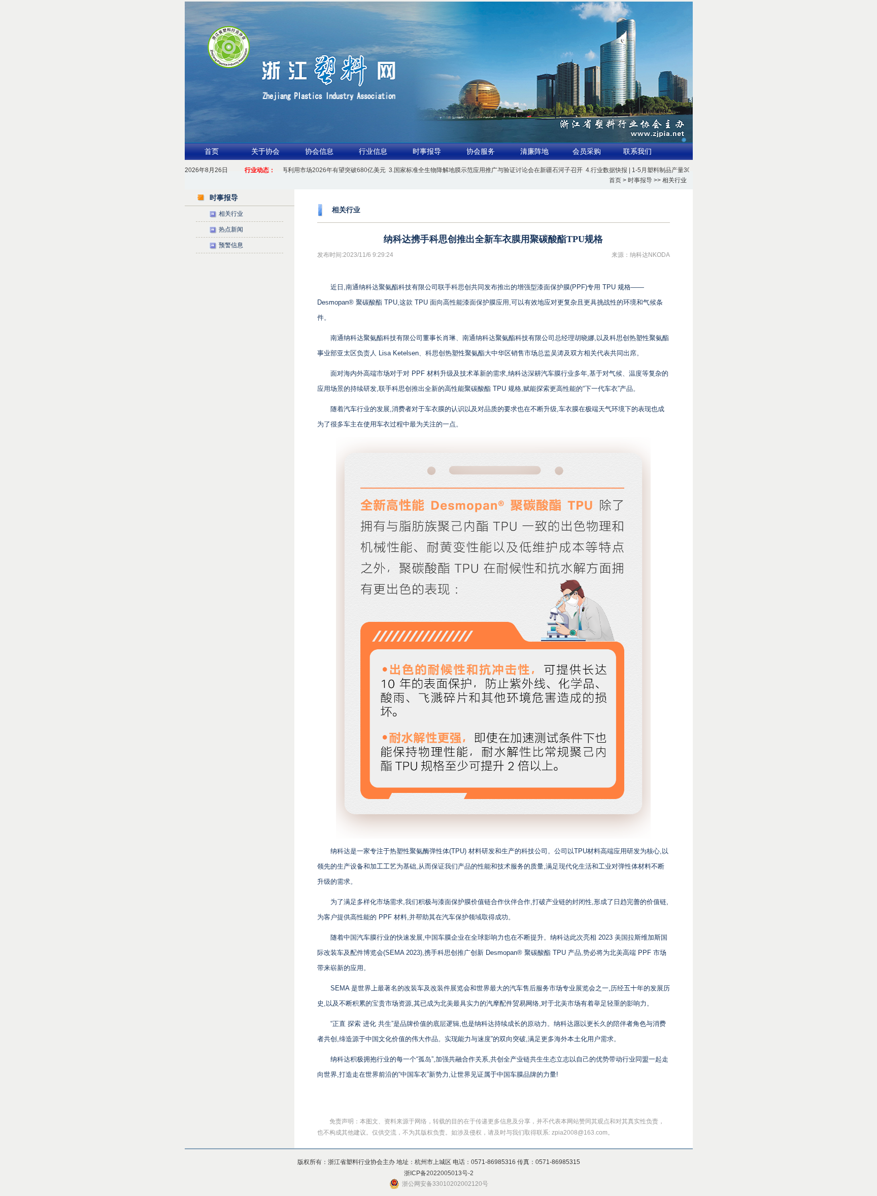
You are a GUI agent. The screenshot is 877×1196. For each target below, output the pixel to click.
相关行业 (231, 213)
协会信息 (319, 151)
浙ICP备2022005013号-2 (439, 1173)
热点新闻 (231, 229)
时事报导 (427, 151)
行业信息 (373, 151)
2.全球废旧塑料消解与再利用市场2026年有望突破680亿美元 (287, 170)
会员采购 (586, 151)
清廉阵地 (534, 151)
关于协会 (265, 151)
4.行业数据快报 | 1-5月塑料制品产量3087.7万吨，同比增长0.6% (656, 170)
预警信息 (231, 245)
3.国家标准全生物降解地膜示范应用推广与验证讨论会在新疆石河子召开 (469, 170)
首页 (212, 151)
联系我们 (637, 151)
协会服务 (480, 151)
